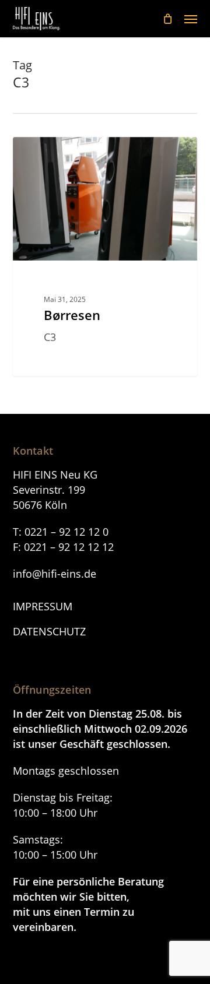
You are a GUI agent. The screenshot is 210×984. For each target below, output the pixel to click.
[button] (190, 18)
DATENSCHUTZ (49, 631)
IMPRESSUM (42, 606)
